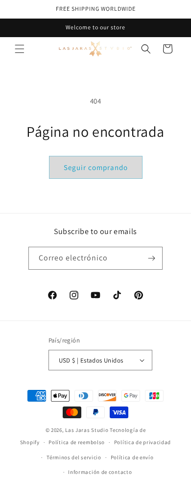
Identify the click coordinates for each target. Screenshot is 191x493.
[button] (19, 49)
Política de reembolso (76, 442)
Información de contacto (100, 472)
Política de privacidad (142, 442)
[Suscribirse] (151, 258)
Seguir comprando (96, 167)
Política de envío (132, 457)
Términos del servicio (74, 457)
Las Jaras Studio (86, 430)
